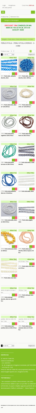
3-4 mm (30, 39)
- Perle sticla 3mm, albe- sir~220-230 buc (9, 105)
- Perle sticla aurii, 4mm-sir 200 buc (9, 249)
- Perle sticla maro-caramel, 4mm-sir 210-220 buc (25, 328)
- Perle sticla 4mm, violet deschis (26, 163)
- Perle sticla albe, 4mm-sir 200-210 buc (9, 221)
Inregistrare (11, 5)
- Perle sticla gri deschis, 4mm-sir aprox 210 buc (8, 299)
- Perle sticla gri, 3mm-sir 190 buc (26, 296)
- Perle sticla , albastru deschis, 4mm (8, 77)
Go (13, 54)
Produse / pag (5, 51)
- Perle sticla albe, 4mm (26, 191)
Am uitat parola (7, 7)
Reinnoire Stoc (14, 17)
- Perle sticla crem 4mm (8, 278)
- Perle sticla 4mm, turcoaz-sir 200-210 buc (7, 163)
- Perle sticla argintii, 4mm (25, 221)
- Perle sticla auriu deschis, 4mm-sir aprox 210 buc (26, 250)
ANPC (2, 407)
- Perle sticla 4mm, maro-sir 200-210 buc (24, 134)
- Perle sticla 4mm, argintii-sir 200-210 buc (7, 134)
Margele (4, 39)
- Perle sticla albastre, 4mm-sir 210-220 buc (8, 192)
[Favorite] (16, 73)
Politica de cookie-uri (25, 405)
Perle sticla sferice (21, 39)
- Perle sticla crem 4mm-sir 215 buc (26, 267)
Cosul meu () (28, 5)
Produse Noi (4, 17)
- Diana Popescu (29, 388)
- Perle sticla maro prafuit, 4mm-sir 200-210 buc (9, 327)
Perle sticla (11, 39)
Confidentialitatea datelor (31, 405)
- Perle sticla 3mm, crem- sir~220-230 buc (24, 105)
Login (4, 5)
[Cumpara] (13, 73)
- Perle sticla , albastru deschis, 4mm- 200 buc (26, 77)
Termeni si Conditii (19, 405)
